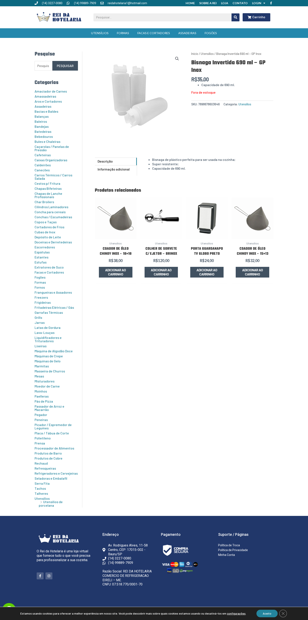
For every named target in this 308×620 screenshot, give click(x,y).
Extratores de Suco (49, 267)
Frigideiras (43, 302)
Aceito (267, 613)
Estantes (41, 257)
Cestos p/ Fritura (47, 183)
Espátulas (42, 252)
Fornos (40, 287)
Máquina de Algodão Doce (54, 351)
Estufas (41, 262)
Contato (240, 3)
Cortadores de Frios (49, 227)
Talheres (41, 493)
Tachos (40, 488)
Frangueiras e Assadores (53, 292)
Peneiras (41, 420)
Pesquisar (65, 66)
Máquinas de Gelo (48, 361)
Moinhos (41, 391)
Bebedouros (44, 136)
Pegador (41, 415)
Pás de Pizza (44, 401)
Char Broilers (44, 202)
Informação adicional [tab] (114, 169)
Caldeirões (43, 165)
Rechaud (41, 463)
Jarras (40, 322)
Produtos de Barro (48, 453)
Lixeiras (41, 346)
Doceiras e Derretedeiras (53, 242)
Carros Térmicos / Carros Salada (53, 176)
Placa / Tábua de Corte (52, 433)
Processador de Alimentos (54, 448)
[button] (177, 58)
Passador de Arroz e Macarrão (49, 408)
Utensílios (100, 33)
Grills (38, 317)
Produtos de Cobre (48, 458)
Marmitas (42, 366)
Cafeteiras (43, 155)
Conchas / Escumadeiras (53, 217)
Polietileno (43, 438)
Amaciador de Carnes (51, 91)
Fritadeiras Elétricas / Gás (54, 307)
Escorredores (45, 247)
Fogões (211, 33)
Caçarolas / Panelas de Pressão (52, 148)
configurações (236, 613)
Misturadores (44, 381)
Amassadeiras (45, 96)
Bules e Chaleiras (47, 141)
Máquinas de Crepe (49, 356)
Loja (224, 3)
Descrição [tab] (105, 161)
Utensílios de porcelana (51, 503)
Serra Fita (42, 483)
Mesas (39, 376)
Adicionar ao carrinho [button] (115, 272)
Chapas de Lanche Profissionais (48, 195)
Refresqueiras (45, 468)
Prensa (40, 443)
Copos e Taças (46, 222)
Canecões (42, 170)
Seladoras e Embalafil (51, 478)
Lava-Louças (44, 333)
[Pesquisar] (235, 17)
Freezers (41, 297)
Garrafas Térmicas (49, 312)
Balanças (42, 116)
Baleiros (41, 121)
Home (190, 3)
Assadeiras (187, 33)
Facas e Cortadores (153, 33)
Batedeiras (43, 131)
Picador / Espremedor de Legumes (53, 426)
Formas (123, 33)
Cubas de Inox (45, 232)
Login (256, 3)
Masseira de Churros (50, 371)
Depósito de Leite (48, 237)
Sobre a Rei (208, 3)
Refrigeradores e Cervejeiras (56, 473)
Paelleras (42, 396)
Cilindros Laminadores (51, 207)
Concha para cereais (50, 212)
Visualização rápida (115, 234)
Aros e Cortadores (48, 101)
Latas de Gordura (48, 327)
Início (194, 54)
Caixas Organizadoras (51, 160)
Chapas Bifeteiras (48, 188)
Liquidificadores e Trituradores (48, 339)
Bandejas (42, 126)
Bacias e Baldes (46, 111)
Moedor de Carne (47, 386)
